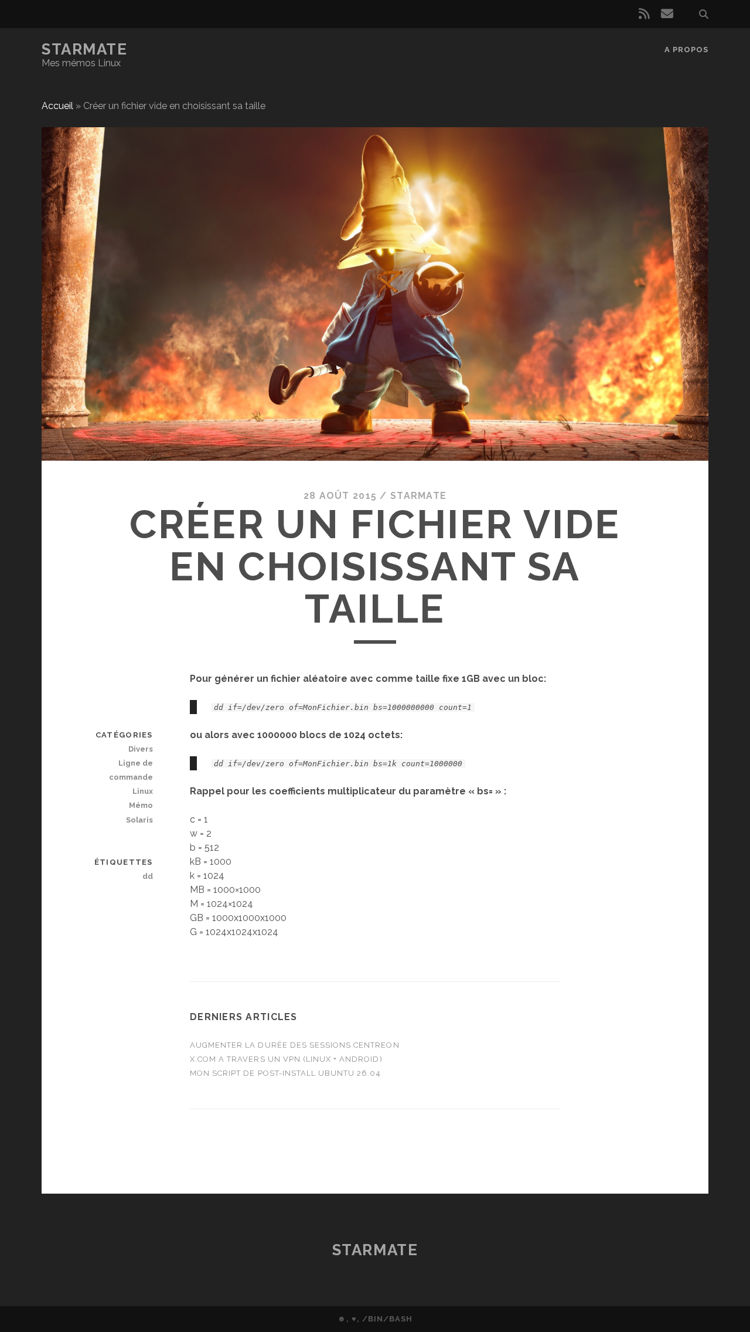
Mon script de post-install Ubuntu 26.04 (285, 1073)
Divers (140, 749)
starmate (418, 495)
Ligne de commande (130, 770)
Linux (142, 791)
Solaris (139, 819)
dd (147, 876)
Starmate (84, 49)
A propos (686, 49)
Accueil (57, 105)
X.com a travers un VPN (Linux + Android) (286, 1059)
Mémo (140, 805)
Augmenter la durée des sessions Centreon (295, 1045)
